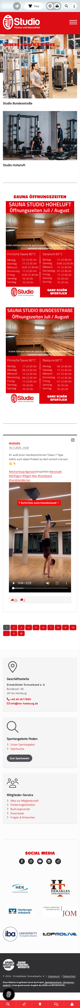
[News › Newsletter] (17, 6)
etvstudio (14, 443)
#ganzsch (30, 471)
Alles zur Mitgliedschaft (24, 801)
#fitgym (26, 476)
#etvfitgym (15, 476)
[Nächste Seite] (13, 633)
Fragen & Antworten (22, 817)
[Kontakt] (40, 1004)
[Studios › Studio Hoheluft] (40, 135)
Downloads (17, 813)
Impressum (54, 976)
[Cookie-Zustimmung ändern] (9, 994)
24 (15, 600)
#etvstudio (56, 471)
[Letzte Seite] (21, 633)
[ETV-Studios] (21, 22)
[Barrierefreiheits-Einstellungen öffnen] (50, 6)
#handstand (45, 476)
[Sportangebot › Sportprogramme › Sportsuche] (8, 1004)
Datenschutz (69, 976)
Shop (36, 6)
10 (73, 627)
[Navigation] (71, 22)
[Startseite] (40, 727)
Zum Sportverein (19, 758)
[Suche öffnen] (66, 6)
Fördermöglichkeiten (22, 805)
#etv (34, 476)
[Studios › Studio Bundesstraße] (40, 73)
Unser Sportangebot (22, 744)
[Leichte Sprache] (57, 6)
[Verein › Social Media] (56, 1004)
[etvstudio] (73, 440)
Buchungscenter (20, 809)
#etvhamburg (16, 471)
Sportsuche (17, 749)
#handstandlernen (19, 480)
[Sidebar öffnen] (74, 6)
